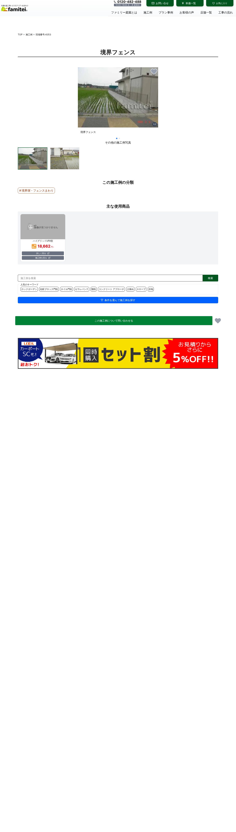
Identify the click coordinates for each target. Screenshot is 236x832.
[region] (118, 101)
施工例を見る (41, 258)
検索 (210, 278)
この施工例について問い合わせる (114, 320)
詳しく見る (41, 253)
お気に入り (221, 3)
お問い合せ (162, 3)
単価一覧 (191, 3)
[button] (32, 158)
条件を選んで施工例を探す (120, 300)
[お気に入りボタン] (154, 71)
